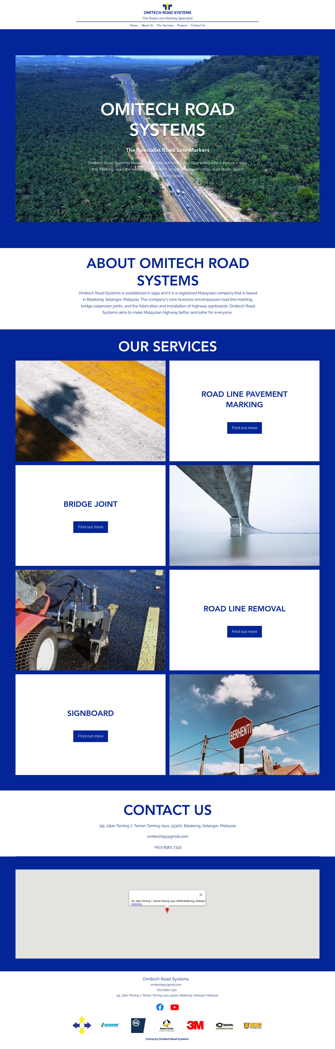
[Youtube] (175, 1007)
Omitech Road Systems (166, 978)
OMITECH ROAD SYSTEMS (167, 12)
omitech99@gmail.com (167, 836)
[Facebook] (160, 1007)
